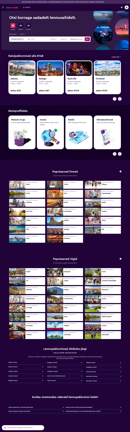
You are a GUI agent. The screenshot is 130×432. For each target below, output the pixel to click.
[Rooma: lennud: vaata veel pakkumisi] (43, 367)
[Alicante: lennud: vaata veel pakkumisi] (120, 372)
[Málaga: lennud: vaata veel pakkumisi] (120, 363)
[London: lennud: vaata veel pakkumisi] (43, 371)
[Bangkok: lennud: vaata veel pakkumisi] (82, 363)
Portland (100, 79)
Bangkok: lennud (52, 362)
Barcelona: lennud (91, 381)
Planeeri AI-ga (18, 120)
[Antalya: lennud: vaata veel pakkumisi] (43, 376)
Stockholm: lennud (91, 376)
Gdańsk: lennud (12, 380)
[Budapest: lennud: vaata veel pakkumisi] (120, 367)
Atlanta (14, 79)
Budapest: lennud (91, 367)
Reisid (71, 120)
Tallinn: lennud (12, 362)
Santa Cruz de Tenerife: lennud (56, 376)
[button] (128, 2)
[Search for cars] (28, 25)
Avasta (43, 120)
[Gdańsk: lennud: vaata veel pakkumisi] (43, 381)
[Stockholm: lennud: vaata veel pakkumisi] (120, 376)
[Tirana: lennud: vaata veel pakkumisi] (82, 381)
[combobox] (13, 34)
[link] (116, 57)
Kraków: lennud (52, 367)
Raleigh (42, 79)
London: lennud (13, 371)
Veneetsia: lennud (52, 371)
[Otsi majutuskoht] (20, 25)
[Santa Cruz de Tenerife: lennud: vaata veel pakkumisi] (82, 376)
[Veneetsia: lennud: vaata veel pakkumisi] (82, 371)
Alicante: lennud (91, 371)
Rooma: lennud (12, 366)
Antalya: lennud (13, 376)
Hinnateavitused (105, 120)
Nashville (71, 79)
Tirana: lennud (51, 380)
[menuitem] (13, 26)
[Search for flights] (13, 25)
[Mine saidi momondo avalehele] (12, 7)
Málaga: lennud (90, 362)
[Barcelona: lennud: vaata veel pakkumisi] (120, 381)
